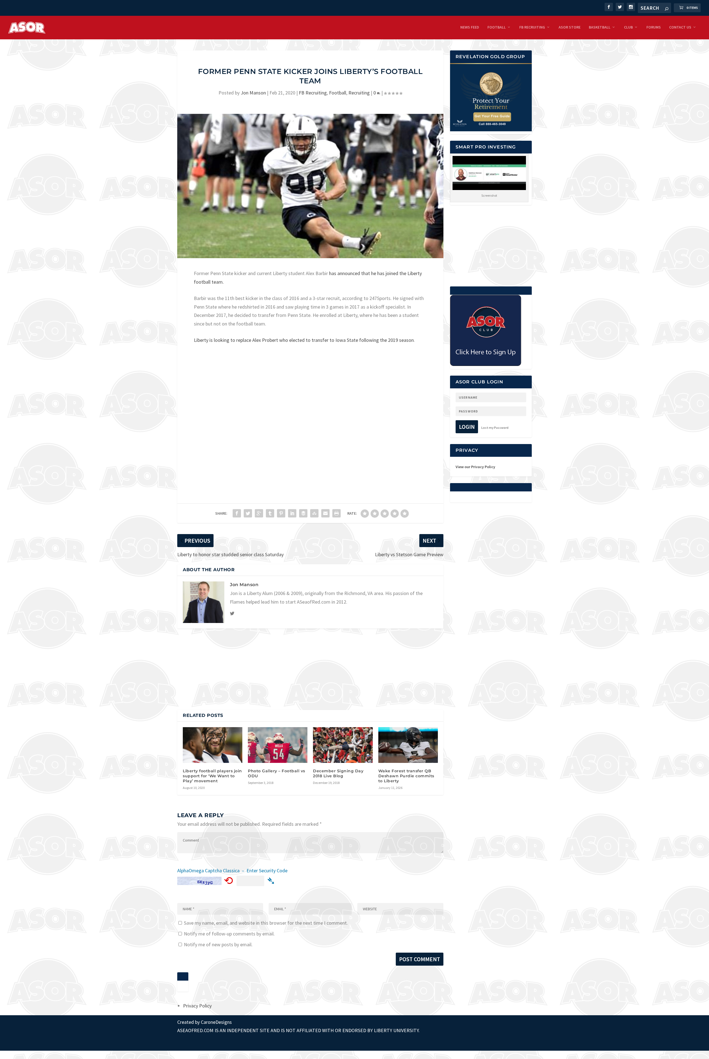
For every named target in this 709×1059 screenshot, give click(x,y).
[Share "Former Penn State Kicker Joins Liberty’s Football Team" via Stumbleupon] (314, 513)
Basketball (599, 27)
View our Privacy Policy (475, 466)
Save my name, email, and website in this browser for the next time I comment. (266, 923)
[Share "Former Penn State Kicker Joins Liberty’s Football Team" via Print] (336, 513)
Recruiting (359, 92)
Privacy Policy (197, 1005)
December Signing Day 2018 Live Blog (338, 773)
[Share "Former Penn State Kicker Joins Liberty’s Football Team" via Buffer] (303, 513)
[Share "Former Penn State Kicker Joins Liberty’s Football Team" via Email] (325, 513)
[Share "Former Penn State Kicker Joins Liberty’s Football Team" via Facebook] (236, 513)
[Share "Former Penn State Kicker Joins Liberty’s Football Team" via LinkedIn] (292, 513)
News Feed (469, 27)
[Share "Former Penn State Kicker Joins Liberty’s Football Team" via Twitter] (247, 513)
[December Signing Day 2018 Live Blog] (343, 745)
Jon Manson (253, 92)
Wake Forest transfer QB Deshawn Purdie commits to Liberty (406, 775)
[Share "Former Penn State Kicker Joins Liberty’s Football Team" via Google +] (258, 513)
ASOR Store (569, 27)
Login (467, 426)
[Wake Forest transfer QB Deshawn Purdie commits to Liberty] (408, 745)
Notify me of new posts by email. (218, 944)
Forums (653, 27)
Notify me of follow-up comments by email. (229, 933)
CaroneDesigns (216, 1022)
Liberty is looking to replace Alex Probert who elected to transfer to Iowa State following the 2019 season (304, 340)
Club (628, 27)
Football (496, 27)
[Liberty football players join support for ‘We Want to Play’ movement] (212, 745)
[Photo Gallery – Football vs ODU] (277, 745)
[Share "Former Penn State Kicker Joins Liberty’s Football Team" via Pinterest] (281, 513)
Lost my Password (494, 427)
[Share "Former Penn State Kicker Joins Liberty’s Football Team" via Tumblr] (270, 513)
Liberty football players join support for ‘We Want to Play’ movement (212, 775)
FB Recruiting (532, 27)
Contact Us (680, 27)
